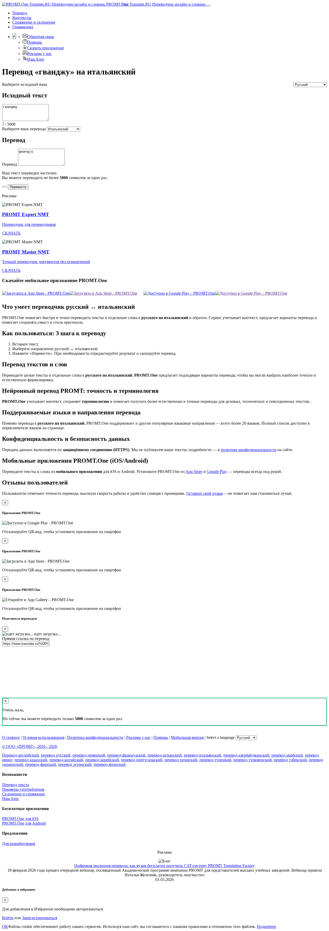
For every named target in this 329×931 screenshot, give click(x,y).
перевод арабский (287, 755)
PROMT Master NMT (25, 252)
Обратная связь (40, 36)
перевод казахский (30, 760)
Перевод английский (20, 755)
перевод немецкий (88, 755)
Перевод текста (15, 785)
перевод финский (40, 764)
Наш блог (10, 798)
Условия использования (43, 737)
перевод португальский (141, 760)
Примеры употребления (23, 789)
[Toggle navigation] (208, 5)
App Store (194, 471)
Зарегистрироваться (39, 918)
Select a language (220, 737)
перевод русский (55, 755)
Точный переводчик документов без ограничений (46, 261)
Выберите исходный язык (24, 84)
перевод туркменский (252, 760)
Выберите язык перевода (24, 129)
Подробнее (266, 926)
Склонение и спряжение (23, 794)
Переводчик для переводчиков (29, 224)
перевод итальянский (202, 755)
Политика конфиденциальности (95, 737)
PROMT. (155, 4)
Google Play (217, 471)
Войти (7, 918)
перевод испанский (165, 755)
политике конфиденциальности (248, 450)
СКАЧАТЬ (11, 233)
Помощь (34, 42)
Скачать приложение (45, 48)
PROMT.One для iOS (20, 818)
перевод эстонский (75, 764)
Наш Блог (35, 59)
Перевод (19, 13)
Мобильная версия (187, 737)
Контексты (21, 17)
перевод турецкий (215, 760)
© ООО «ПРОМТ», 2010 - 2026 (29, 746)
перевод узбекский (290, 760)
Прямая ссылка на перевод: (26, 638)
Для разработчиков (18, 843)
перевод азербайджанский (246, 755)
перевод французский (126, 755)
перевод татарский (180, 760)
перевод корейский (102, 760)
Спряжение (33, 22)
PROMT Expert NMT (25, 214)
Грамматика (22, 27)
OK (5, 926)
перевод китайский (66, 760)
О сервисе (11, 737)
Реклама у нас (39, 53)
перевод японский (110, 764)
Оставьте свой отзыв (204, 493)
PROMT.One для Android (24, 823)
